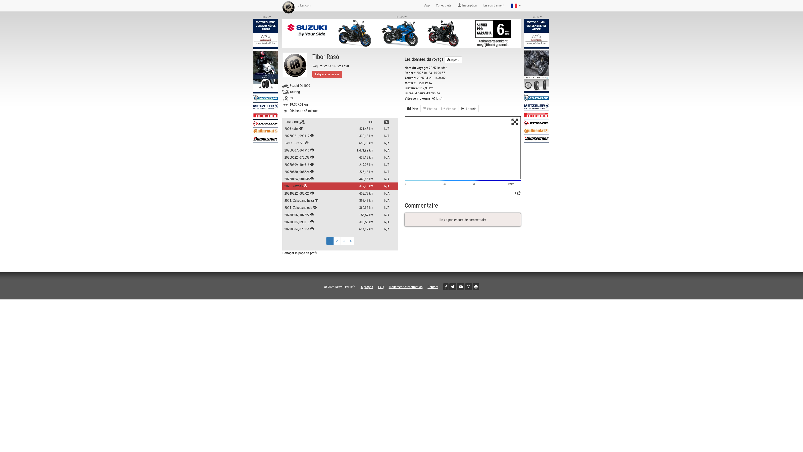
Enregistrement (493, 5)
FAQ (381, 287)
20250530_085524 (296, 172)
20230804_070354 (296, 229)
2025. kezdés (293, 186)
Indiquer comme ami (327, 74)
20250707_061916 (296, 150)
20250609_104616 (296, 165)
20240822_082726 (296, 193)
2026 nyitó (291, 129)
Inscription (469, 5)
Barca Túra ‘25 (294, 143)
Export (454, 60)
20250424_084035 (296, 179)
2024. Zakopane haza (299, 200)
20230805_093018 (296, 222)
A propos (367, 287)
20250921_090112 (296, 136)
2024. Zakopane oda (298, 207)
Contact (433, 287)
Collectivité (443, 5)
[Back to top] (791, 440)
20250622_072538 (296, 157)
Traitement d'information (406, 287)
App (427, 5)
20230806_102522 (296, 215)
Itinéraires (291, 121)
